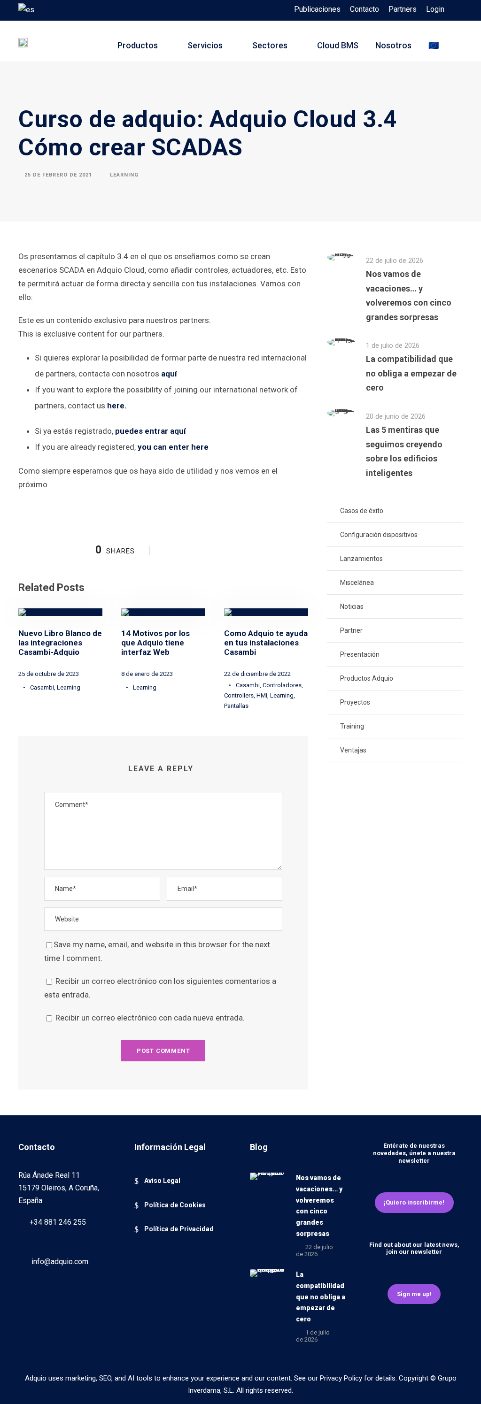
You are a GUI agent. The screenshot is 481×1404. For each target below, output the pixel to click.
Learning (124, 174)
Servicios (205, 45)
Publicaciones (317, 9)
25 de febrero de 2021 (58, 174)
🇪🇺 (433, 45)
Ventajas (353, 750)
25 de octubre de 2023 (48, 673)
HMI (261, 695)
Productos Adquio (366, 678)
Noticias (352, 606)
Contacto (364, 9)
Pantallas (236, 705)
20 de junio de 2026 (396, 416)
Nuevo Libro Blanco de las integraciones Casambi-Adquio (60, 643)
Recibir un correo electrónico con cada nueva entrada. (150, 1017)
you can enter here (173, 447)
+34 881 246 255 (58, 1222)
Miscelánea (357, 582)
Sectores (269, 45)
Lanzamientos (361, 558)
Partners (402, 9)
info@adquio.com (59, 1261)
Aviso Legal (162, 1180)
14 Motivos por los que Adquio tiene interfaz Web (155, 643)
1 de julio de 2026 (392, 345)
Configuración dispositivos (379, 534)
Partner (351, 630)
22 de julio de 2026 (394, 260)
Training (352, 726)
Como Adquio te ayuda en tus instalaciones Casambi (266, 643)
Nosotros (393, 45)
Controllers (239, 695)
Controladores (282, 685)
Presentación (360, 654)
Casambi (42, 687)
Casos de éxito (361, 510)
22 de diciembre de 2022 (257, 673)
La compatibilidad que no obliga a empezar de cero (411, 373)
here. (117, 405)
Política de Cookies (175, 1205)
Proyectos (355, 702)
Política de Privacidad (179, 1229)
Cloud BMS (337, 45)
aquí (169, 373)
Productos (137, 45)
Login (435, 9)
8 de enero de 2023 (147, 673)
